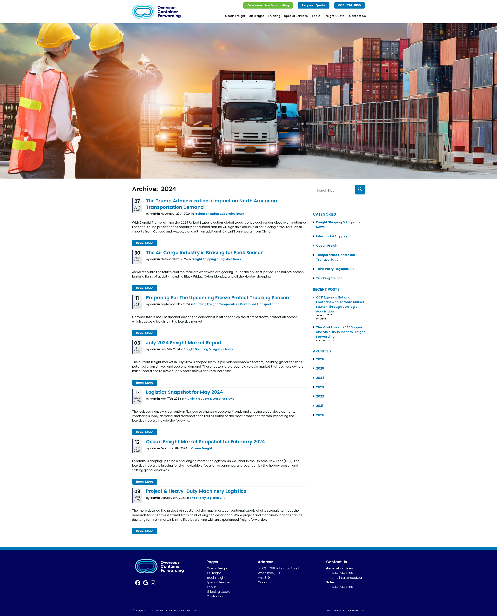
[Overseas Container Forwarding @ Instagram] (154, 583)
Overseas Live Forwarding (268, 5)
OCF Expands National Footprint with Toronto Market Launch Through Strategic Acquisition (340, 304)
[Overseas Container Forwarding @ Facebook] (139, 583)
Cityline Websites (355, 610)
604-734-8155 (349, 5)
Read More (144, 243)
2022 (320, 396)
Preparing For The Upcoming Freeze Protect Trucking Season (217, 297)
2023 (320, 387)
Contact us (215, 596)
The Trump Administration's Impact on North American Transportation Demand (211, 204)
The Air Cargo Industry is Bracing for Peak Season (205, 252)
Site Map (198, 610)
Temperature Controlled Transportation (249, 304)
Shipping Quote (218, 591)
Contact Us (357, 16)
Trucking (274, 16)
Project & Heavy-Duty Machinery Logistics (196, 491)
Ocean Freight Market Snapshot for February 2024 (205, 441)
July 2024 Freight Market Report (184, 342)
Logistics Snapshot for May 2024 (184, 392)
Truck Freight (216, 577)
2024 (320, 378)
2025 (320, 368)
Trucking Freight (206, 304)
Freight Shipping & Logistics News (219, 214)
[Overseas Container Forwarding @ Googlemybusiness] (147, 583)
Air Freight (256, 16)
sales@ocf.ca (351, 577)
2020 (320, 415)
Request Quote (313, 5)
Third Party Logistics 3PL (207, 498)
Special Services (296, 16)
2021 (319, 405)
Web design (334, 610)
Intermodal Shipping (332, 236)
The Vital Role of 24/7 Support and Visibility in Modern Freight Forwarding (340, 332)
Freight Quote (334, 16)
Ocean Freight (235, 16)
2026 (320, 359)
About (316, 16)
